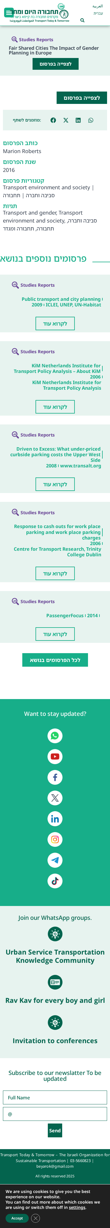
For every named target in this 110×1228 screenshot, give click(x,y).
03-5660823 (80, 1160)
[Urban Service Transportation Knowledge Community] (55, 934)
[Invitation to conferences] (55, 1022)
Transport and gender (29, 212)
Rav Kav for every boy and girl (55, 1000)
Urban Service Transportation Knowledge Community (55, 956)
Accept (17, 1218)
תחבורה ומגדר (18, 228)
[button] (9, 12)
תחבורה (11, 195)
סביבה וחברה (40, 195)
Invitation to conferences (55, 1040)
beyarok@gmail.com (55, 1166)
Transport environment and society (46, 187)
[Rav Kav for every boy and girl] (55, 982)
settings (77, 1207)
